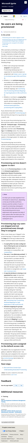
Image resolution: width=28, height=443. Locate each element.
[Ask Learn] (23, 19)
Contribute (4, 436)
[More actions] (25, 19)
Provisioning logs (20, 113)
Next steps (5, 46)
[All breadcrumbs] (2, 19)
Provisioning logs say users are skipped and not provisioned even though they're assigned (14, 40)
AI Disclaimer (4, 434)
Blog (21, 434)
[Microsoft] (14, 16)
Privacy (10, 436)
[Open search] (21, 16)
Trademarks (4, 441)
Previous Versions (14, 434)
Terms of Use (20, 438)
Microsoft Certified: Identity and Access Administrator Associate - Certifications (11, 411)
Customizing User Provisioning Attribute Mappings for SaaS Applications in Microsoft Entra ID (14, 302)
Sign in (25, 16)
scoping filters (8, 252)
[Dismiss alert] (25, 2)
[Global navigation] (1, 16)
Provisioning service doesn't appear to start (13, 37)
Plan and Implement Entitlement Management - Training (13, 401)
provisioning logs (8, 358)
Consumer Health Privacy (7, 438)
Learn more (14, 374)
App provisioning (9, 19)
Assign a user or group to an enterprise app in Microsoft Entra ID (15, 76)
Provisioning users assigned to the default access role (13, 43)
